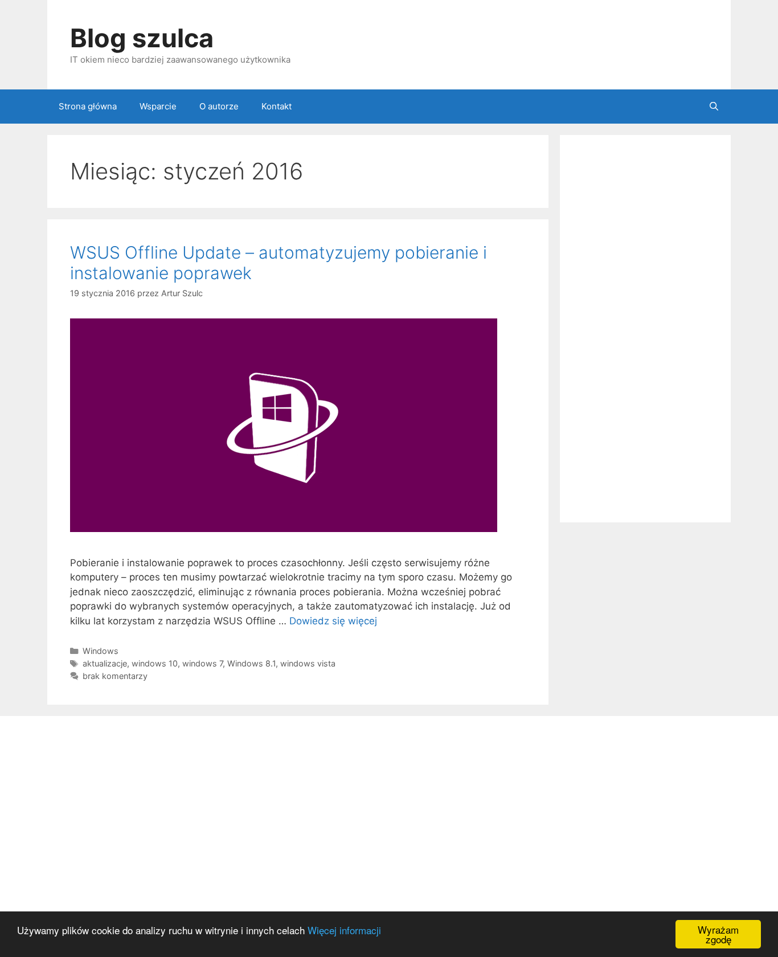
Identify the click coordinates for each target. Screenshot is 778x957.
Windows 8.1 (251, 663)
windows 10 (155, 663)
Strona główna (88, 106)
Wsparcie (158, 106)
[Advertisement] (645, 329)
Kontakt (276, 106)
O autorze (219, 106)
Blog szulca (142, 38)
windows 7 (202, 663)
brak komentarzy (115, 676)
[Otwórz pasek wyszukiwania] (714, 106)
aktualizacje (105, 663)
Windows (100, 651)
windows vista (307, 663)
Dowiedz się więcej (333, 621)
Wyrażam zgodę (718, 934)
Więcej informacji (344, 930)
